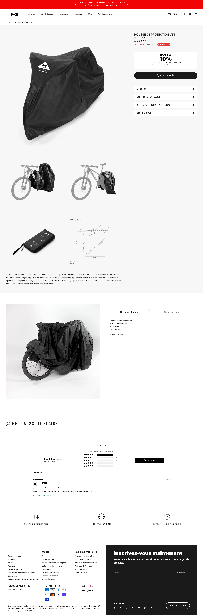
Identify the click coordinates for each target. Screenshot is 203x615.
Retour (10, 563)
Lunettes (31, 14)
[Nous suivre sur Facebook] (114, 608)
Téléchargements (105, 14)
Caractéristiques (129, 312)
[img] (38, 480)
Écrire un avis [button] (150, 460)
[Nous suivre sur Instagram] (126, 608)
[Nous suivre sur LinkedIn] (151, 608)
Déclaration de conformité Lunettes (22, 573)
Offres (90, 14)
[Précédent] (75, 4)
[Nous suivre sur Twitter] (120, 608)
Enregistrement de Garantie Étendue (23, 579)
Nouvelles (46, 556)
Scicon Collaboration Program (54, 563)
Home (9, 22)
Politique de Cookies (83, 566)
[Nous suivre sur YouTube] (139, 608)
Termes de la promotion (84, 556)
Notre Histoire (48, 559)
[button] (139, 41)
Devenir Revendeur (50, 576)
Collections (77, 14)
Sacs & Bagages (47, 14)
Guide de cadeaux (15, 590)
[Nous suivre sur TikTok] (145, 608)
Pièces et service (15, 569)
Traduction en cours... (44, 495)
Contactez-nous (14, 556)
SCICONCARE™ (81, 569)
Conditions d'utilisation (84, 559)
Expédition (12, 559)
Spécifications (171, 312)
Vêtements (63, 14)
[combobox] (87, 586)
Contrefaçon (13, 576)
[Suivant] (127, 4)
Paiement (12, 566)
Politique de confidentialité (86, 563)
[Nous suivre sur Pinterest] (132, 608)
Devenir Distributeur (50, 572)
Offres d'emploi (48, 579)
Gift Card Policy (81, 573)
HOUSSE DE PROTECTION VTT (25, 22)
